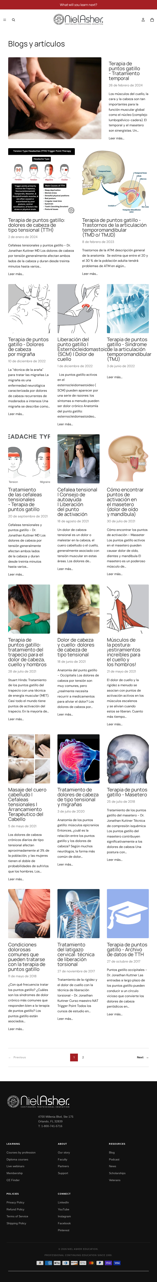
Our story (64, 1152)
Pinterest (63, 1230)
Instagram (64, 1216)
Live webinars (15, 1166)
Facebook (64, 1223)
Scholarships (117, 1173)
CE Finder (13, 1180)
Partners (63, 1166)
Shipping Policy (16, 1223)
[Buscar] (13, 19)
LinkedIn (63, 1202)
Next (143, 1057)
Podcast (114, 1159)
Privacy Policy (15, 1202)
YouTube (63, 1209)
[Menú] (4, 20)
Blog (112, 1152)
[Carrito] (152, 19)
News (112, 1166)
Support (63, 1173)
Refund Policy (15, 1209)
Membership (15, 1173)
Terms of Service (17, 1216)
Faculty (62, 1159)
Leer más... (116, 138)
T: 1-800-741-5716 (50, 1126)
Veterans (114, 1180)
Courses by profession (21, 1152)
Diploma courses (17, 1159)
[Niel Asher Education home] (78, 1101)
